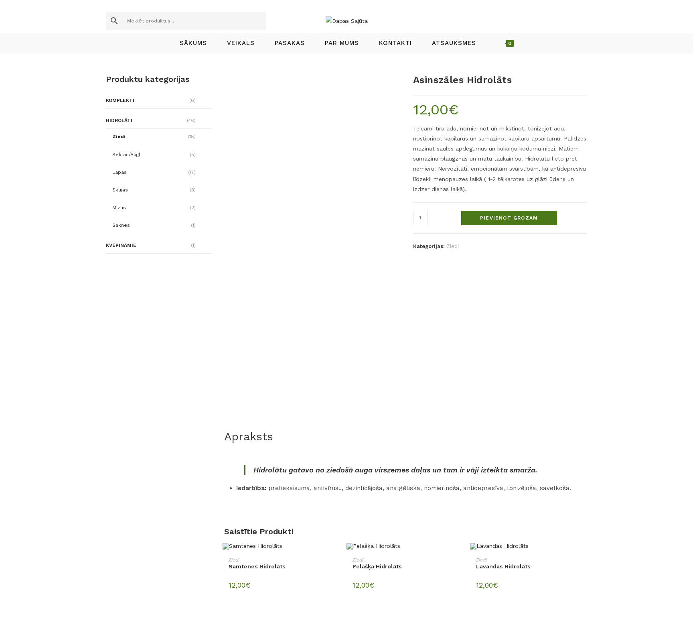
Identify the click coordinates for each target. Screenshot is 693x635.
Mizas (119, 207)
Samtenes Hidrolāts (257, 566)
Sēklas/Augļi (127, 154)
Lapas (119, 172)
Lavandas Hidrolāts (503, 566)
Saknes (121, 225)
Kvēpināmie (121, 245)
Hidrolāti (119, 120)
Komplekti (120, 100)
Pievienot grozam (509, 218)
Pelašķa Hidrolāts (377, 566)
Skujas (120, 190)
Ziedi (452, 246)
